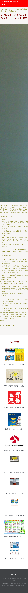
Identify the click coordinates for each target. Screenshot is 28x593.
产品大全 (13, 9)
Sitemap (14, 587)
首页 (8, 9)
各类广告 (22, 583)
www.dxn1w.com (15, 583)
